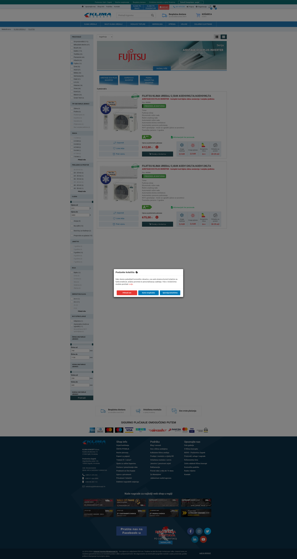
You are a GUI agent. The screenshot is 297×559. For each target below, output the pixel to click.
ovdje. (131, 284)
